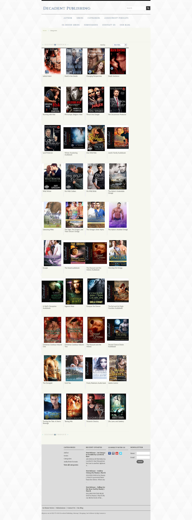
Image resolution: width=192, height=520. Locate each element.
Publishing (67, 8)
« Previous (43, 44)
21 (65, 45)
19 (61, 45)
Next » (68, 44)
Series (80, 18)
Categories (94, 18)
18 (59, 45)
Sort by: (102, 45)
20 (63, 45)
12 (47, 45)
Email (132, 457)
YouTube (117, 453)
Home (45, 30)
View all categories (71, 465)
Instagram (113, 453)
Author (68, 18)
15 (53, 45)
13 (49, 45)
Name (132, 453)
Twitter (120, 453)
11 (45, 45)
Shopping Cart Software (87, 513)
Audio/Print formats (116, 18)
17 (57, 45)
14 (51, 45)
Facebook (109, 453)
